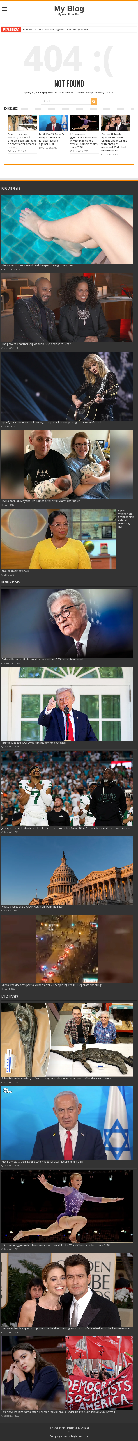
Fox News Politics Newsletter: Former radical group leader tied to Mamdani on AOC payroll (58, 1411)
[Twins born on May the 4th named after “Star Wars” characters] (67, 465)
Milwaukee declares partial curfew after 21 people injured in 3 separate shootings (51, 985)
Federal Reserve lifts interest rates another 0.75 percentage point (42, 659)
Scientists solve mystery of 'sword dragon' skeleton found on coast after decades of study (22, 141)
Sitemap (85, 1427)
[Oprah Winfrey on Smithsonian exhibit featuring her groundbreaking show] (58, 539)
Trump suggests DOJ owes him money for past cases (34, 742)
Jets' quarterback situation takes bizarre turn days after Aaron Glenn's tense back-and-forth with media (65, 828)
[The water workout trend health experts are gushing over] (67, 229)
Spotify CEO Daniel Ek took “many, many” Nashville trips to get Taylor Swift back (51, 422)
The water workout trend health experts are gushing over (37, 265)
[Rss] (69, 1432)
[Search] (94, 101)
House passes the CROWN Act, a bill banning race (32, 906)
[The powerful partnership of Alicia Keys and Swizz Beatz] (67, 307)
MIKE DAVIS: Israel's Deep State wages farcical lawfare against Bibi (51, 139)
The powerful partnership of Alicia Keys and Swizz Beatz (36, 344)
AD (63, 1427)
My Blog (69, 8)
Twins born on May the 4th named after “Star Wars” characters (40, 501)
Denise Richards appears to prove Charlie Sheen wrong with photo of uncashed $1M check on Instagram (114, 142)
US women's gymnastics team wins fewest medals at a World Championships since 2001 (65, 29)
